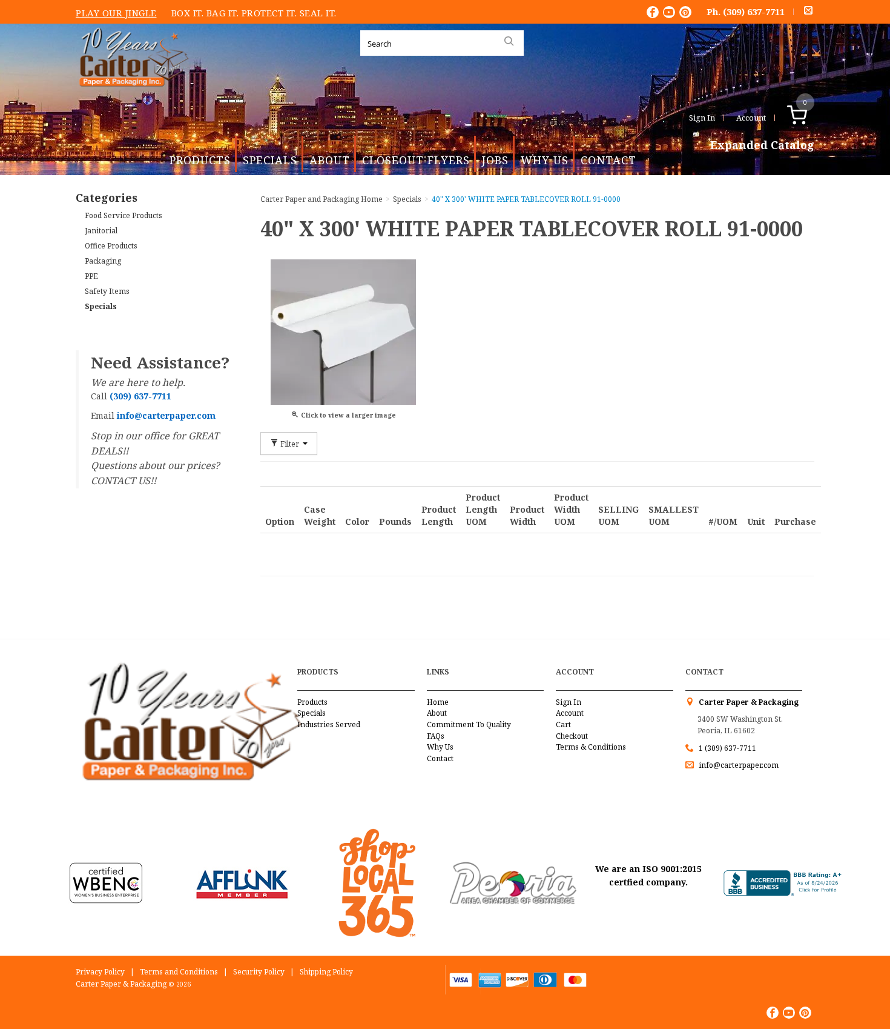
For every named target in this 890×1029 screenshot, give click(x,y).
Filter (290, 443)
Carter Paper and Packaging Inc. (131, 96)
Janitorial (101, 230)
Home (438, 702)
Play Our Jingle (116, 13)
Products (200, 160)
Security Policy (259, 972)
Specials (270, 160)
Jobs (495, 160)
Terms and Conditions (179, 972)
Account (751, 117)
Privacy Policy (100, 972)
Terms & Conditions (591, 747)
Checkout (572, 736)
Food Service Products (123, 215)
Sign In (702, 117)
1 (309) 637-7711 (727, 748)
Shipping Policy (326, 972)
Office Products (111, 246)
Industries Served (328, 724)
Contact (608, 160)
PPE (91, 276)
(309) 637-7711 (754, 11)
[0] (809, 117)
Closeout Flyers (416, 160)
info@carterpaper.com (738, 765)
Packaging (103, 261)
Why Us (545, 160)
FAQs (435, 736)
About (329, 160)
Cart (563, 724)
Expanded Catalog (762, 145)
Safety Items (107, 291)
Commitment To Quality (469, 724)
